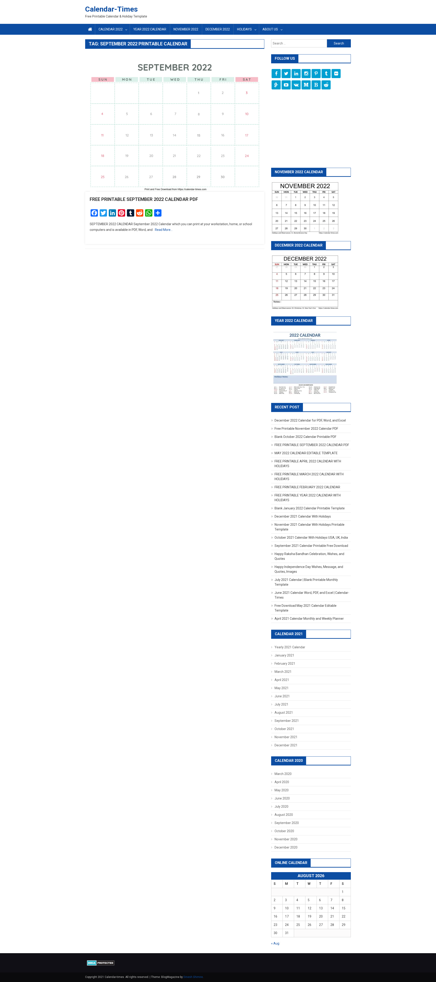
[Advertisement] (311, 129)
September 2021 (287, 721)
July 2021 (281, 704)
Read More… (164, 230)
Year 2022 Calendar (149, 29)
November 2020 (286, 839)
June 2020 (282, 798)
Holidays (244, 29)
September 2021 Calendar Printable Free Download (311, 546)
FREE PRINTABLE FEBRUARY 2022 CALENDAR (307, 487)
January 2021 (284, 655)
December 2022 (218, 29)
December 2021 (286, 745)
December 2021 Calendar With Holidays (303, 516)
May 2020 (282, 790)
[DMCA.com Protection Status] (100, 963)
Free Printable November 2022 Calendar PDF (306, 428)
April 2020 (282, 782)
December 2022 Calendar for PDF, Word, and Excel (310, 420)
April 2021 (282, 680)
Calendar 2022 (111, 29)
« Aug (275, 943)
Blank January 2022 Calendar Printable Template (310, 508)
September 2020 (287, 823)
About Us (270, 29)
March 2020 (283, 774)
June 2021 (282, 696)
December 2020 (286, 847)
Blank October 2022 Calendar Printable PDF (305, 437)
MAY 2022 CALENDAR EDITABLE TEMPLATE (306, 453)
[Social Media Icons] (276, 73)
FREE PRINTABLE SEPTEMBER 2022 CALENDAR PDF (144, 199)
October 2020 (284, 831)
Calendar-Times (111, 9)
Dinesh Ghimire (193, 977)
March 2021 (283, 672)
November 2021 (286, 737)
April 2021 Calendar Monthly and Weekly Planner (309, 618)
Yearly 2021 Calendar (290, 647)
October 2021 (284, 729)
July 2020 (281, 806)
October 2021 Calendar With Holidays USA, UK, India (311, 537)
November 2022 (185, 29)
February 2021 (285, 663)
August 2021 (284, 712)
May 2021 (282, 688)
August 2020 (284, 815)
